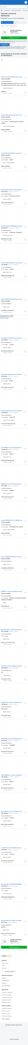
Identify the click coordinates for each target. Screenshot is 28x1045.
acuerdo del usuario (19, 48)
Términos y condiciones (7, 992)
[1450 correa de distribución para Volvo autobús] (14, 67)
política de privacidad (5, 48)
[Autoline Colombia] (9, 2)
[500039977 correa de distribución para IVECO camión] (14, 581)
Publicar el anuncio (14, 37)
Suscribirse (5, 44)
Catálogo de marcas (6, 1002)
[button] (26, 2)
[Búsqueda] (25, 6)
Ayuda (3, 965)
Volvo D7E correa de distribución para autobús (14, 666)
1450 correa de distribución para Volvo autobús (14, 77)
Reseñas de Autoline (6, 1000)
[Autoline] (2, 10)
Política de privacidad (6, 994)
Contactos (4, 968)
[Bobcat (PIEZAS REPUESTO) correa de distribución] (14, 289)
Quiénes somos (5, 963)
